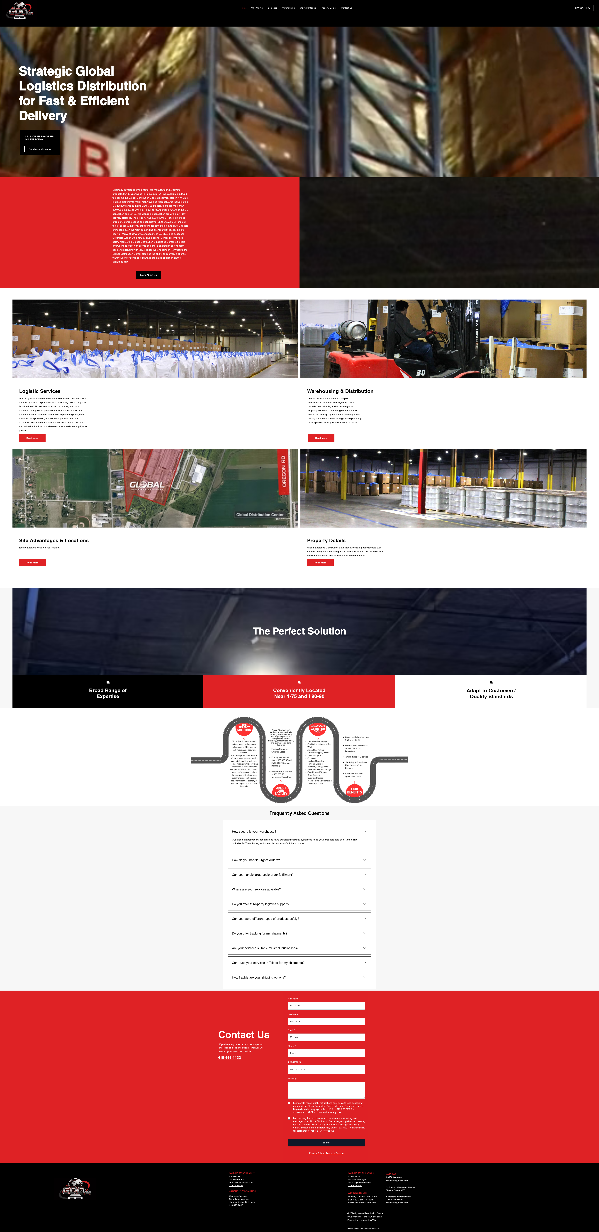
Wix (374, 1220)
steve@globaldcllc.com (359, 1182)
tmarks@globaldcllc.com (241, 1182)
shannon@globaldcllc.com (242, 1202)
